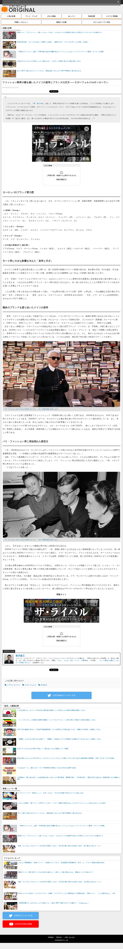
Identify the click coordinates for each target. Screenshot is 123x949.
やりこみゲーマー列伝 (101, 22)
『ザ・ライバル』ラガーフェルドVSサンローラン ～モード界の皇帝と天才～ (29, 409)
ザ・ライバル (38, 103)
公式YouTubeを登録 (23, 924)
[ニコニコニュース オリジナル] (18, 9)
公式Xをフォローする (23, 915)
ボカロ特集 (51, 16)
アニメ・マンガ (31, 16)
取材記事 (91, 16)
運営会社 (59, 937)
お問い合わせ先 (70, 937)
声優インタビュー (21, 22)
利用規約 (51, 937)
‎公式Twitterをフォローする (64, 695)
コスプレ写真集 (112, 16)
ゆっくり (71, 16)
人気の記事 (11, 16)
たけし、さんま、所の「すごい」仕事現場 (72, 660)
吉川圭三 (20, 655)
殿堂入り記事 (61, 22)
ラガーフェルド (30, 685)
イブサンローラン (13, 685)
